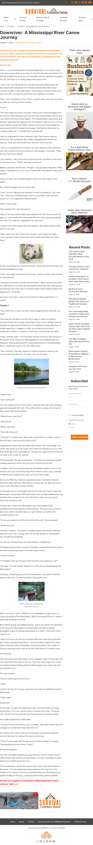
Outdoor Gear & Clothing (42, 19)
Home (2, 26)
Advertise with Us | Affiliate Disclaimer (54, 822)
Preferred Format (76, 420)
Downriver (10, 26)
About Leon (6, 19)
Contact (31, 822)
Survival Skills (82, 19)
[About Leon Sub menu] (15, 19)
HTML (73, 424)
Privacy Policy (80, 822)
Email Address (75, 393)
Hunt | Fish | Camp (33, 42)
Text (72, 427)
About (21, 822)
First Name (73, 404)
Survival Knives (23, 19)
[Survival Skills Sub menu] (92, 19)
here (16, 784)
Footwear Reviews (64, 19)
